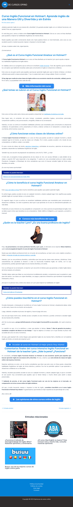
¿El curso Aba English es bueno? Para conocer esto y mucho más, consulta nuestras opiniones (52, 441)
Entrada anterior (7, 408)
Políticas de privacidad (36, 484)
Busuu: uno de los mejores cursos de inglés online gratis (19, 467)
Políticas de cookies (36, 486)
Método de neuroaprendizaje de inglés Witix (16, 177)
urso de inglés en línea (12, 190)
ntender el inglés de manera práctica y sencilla (21, 255)
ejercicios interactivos (32, 146)
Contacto (36, 490)
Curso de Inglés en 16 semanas (12, 292)
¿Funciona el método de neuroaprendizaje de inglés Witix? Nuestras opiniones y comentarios (18, 441)
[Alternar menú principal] (69, 4)
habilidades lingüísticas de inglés (54, 114)
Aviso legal (36, 488)
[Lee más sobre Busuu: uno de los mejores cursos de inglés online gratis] (20, 456)
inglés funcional (44, 66)
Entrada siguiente (65, 408)
